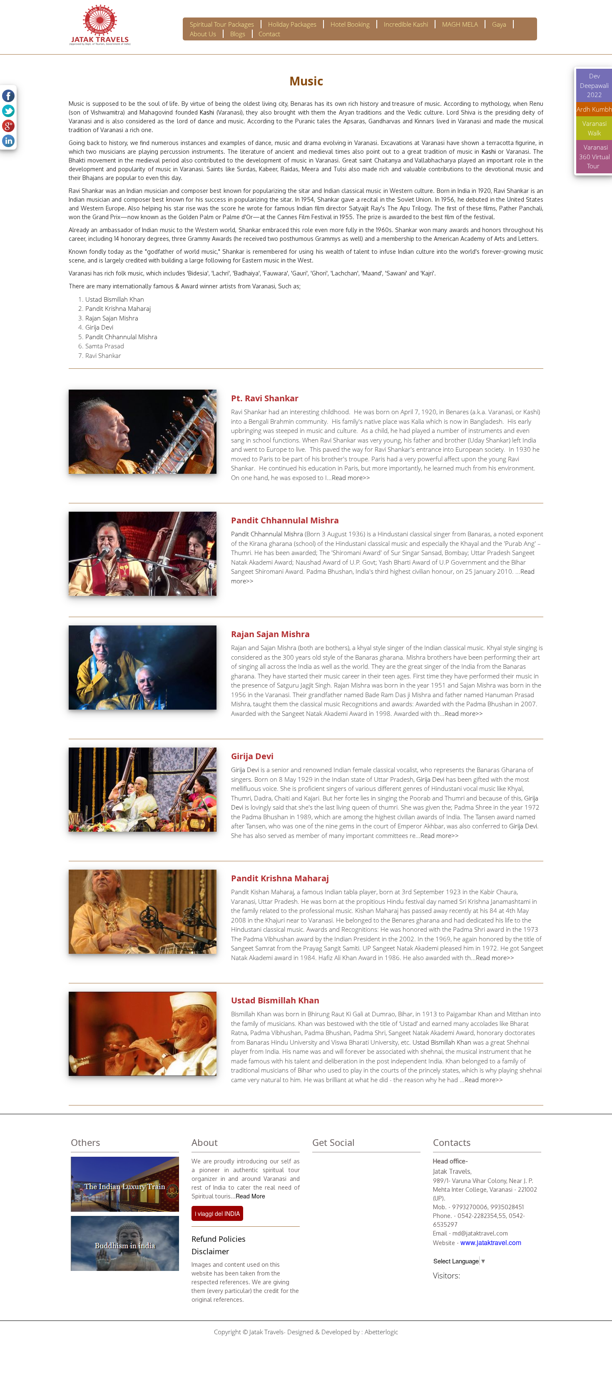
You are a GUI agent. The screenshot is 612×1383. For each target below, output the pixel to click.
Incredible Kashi (406, 24)
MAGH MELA (460, 24)
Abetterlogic (381, 1332)
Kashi (208, 112)
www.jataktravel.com (490, 1242)
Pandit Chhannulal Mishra (121, 337)
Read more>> (351, 477)
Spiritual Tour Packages (222, 24)
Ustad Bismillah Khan (114, 299)
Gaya (499, 24)
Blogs (237, 34)
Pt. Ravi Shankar (265, 398)
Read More (250, 1196)
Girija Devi (99, 327)
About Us (203, 34)
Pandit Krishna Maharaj (118, 308)
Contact (269, 34)
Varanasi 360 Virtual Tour (594, 156)
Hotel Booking (350, 24)
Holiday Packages (292, 24)
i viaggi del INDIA (217, 1213)
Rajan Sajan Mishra (111, 318)
